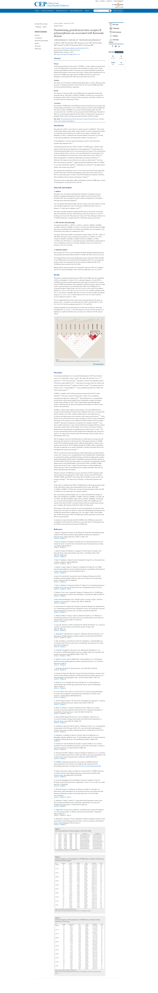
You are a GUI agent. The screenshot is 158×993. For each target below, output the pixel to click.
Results (37, 43)
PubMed (115, 36)
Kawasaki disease (93, 119)
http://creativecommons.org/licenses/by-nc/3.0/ (75, 48)
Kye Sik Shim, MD (71, 43)
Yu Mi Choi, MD (59, 43)
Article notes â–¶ (73, 40)
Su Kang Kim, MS (75, 45)
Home (97, 1)
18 (113, 56)
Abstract (37, 35)
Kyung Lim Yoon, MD (85, 43)
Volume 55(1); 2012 (69, 23)
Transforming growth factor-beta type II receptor (74, 119)
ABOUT (87, 11)
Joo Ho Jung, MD (87, 45)
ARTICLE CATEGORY (47, 11)
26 (66, 390)
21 (121, 56)
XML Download (116, 32)
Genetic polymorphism (68, 121)
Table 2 (77, 280)
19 (98, 378)
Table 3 (61, 302)
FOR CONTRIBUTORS (76, 11)
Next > (45, 27)
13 (98, 416)
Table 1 (83, 231)
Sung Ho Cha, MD (63, 45)
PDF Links (115, 24)
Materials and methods (41, 40)
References (38, 48)
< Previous (38, 27)
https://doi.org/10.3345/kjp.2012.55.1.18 (68, 54)
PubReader (115, 28)
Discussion (38, 46)
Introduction (38, 38)
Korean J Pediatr (58, 23)
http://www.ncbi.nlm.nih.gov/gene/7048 (90, 766)
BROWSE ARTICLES (61, 11)
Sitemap (102, 1)
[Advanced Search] (117, 10)
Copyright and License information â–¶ (90, 40)
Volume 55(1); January (41, 24)
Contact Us (109, 1)
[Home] (52, 1)
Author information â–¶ (60, 40)
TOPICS (37, 11)
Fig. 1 (70, 310)
